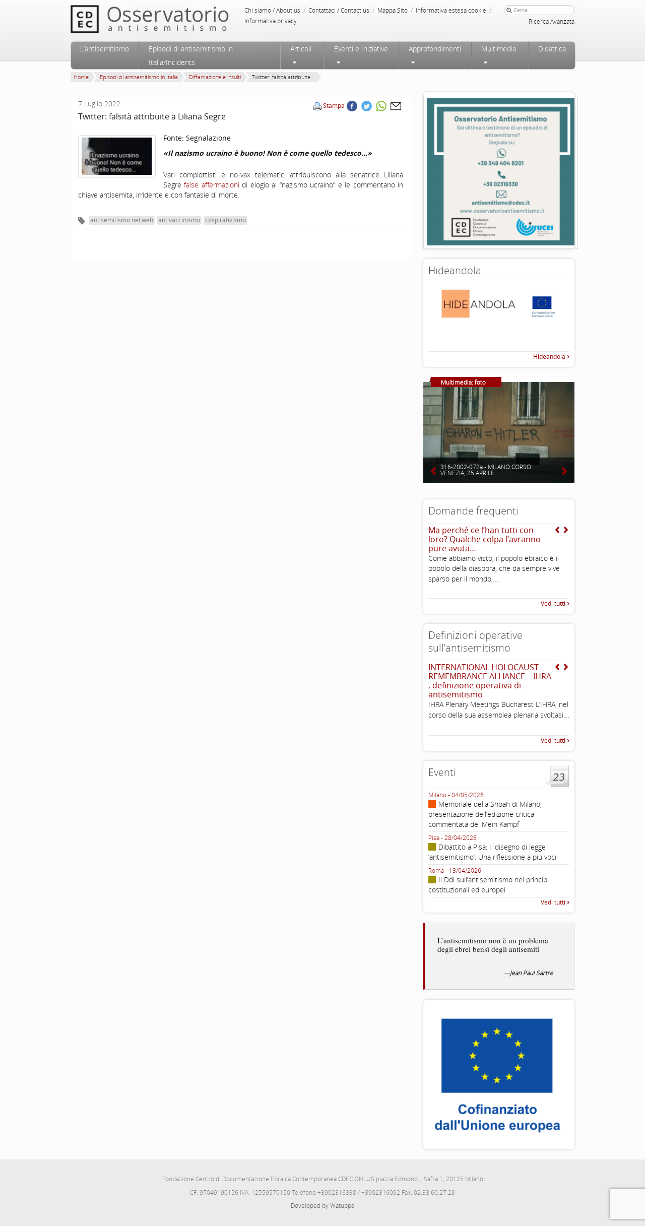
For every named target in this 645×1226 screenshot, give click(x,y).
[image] (117, 156)
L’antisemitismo (104, 48)
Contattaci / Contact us (338, 10)
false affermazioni (211, 184)
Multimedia (498, 48)
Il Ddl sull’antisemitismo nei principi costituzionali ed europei (488, 884)
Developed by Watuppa (322, 1205)
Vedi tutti (553, 603)
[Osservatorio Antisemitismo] (170, 19)
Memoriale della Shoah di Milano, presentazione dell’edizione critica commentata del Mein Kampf (485, 814)
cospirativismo (225, 220)
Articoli (300, 48)
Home (81, 77)
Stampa (334, 105)
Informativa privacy (270, 21)
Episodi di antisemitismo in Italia (139, 77)
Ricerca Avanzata (551, 21)
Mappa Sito (392, 10)
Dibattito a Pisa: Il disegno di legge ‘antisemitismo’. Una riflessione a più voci (492, 852)
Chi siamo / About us (272, 10)
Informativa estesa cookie (451, 10)
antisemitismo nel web (121, 220)
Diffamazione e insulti (215, 77)
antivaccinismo (179, 220)
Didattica (552, 48)
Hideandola (549, 356)
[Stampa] (317, 105)
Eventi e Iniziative (361, 48)
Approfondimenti (435, 48)
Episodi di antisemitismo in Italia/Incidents (191, 55)
